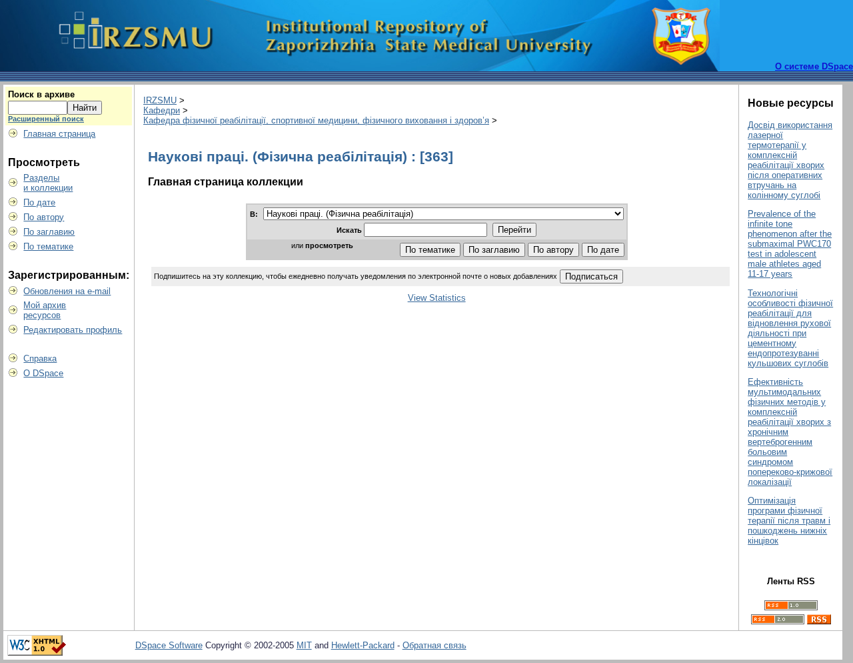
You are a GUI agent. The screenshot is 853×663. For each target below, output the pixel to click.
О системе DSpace (814, 66)
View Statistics (437, 298)
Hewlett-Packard (363, 645)
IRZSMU (160, 100)
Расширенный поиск (46, 119)
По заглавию (49, 232)
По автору (43, 217)
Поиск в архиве (41, 94)
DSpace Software (169, 645)
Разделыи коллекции (48, 183)
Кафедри (161, 110)
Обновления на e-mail (67, 291)
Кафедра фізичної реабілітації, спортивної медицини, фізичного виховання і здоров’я (316, 120)
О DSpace (43, 373)
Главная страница (59, 134)
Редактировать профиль (72, 330)
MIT (304, 645)
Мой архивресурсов (44, 310)
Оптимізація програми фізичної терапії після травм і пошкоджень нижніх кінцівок (789, 521)
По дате (39, 202)
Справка (40, 359)
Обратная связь (434, 645)
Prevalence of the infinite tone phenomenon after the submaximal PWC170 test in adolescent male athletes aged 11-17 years (790, 244)
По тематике (48, 246)
